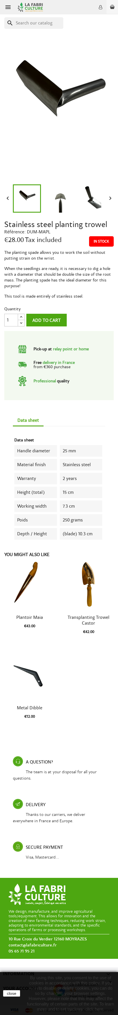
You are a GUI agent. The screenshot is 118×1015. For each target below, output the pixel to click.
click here (94, 1009)
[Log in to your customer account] (100, 7)
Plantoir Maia (29, 617)
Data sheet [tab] (28, 420)
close (11, 993)
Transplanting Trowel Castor (88, 620)
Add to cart (46, 320)
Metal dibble (29, 708)
